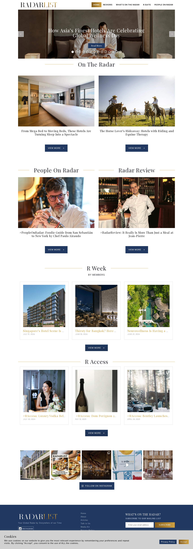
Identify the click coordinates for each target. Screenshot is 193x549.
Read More (96, 45)
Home (96, 5)
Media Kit (85, 527)
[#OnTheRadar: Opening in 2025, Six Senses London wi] (35, 465)
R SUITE (147, 5)
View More (94, 348)
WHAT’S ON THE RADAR (127, 5)
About (83, 517)
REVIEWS (107, 5)
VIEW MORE (54, 148)
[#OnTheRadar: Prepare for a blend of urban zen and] (96, 465)
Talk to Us (85, 523)
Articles (84, 520)
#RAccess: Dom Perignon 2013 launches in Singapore (113, 416)
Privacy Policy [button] (168, 542)
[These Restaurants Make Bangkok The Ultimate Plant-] (66, 465)
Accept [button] (183, 542)
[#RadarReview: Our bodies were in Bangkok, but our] (127, 465)
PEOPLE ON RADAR (163, 5)
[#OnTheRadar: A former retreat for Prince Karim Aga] (158, 465)
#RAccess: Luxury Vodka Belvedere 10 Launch (56, 416)
